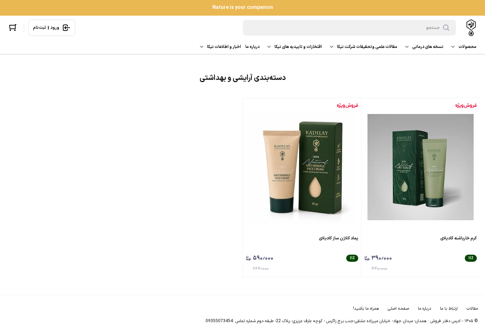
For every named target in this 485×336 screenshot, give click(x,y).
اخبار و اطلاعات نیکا (224, 47)
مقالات (472, 308)
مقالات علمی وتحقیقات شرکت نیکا (367, 47)
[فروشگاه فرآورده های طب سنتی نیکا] (471, 28)
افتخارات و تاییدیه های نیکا (298, 47)
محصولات (467, 47)
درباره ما (252, 47)
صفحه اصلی (398, 308)
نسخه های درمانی (427, 47)
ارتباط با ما (449, 308)
